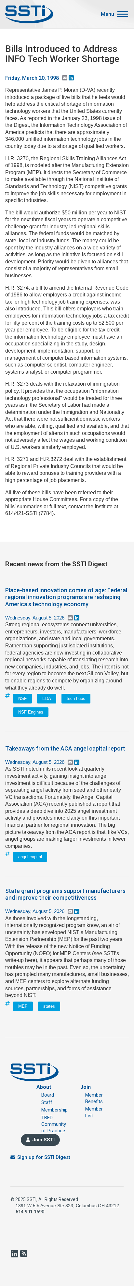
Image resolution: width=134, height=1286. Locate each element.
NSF (22, 698)
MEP (23, 1006)
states (49, 1006)
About (43, 1087)
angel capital (30, 856)
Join (85, 1087)
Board (47, 1095)
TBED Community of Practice (53, 1124)
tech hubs (76, 698)
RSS (23, 1253)
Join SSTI (43, 1140)
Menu (107, 14)
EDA (46, 698)
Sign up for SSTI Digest (43, 1157)
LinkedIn (14, 1253)
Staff (46, 1102)
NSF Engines (30, 712)
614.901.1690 (30, 1211)
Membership (54, 1110)
